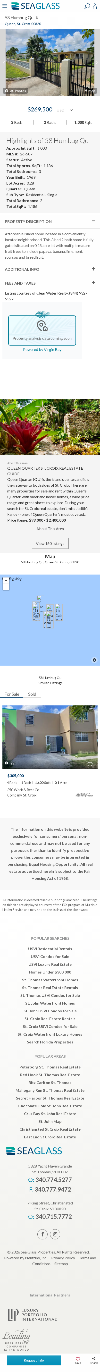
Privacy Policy (63, 1257)
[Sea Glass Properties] (35, 9)
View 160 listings (50, 543)
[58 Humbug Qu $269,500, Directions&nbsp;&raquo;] (50, 619)
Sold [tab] (32, 694)
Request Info (34, 1360)
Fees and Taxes (20, 283)
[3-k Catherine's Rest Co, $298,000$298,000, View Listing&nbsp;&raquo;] (59, 612)
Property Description (28, 221)
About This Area (50, 528)
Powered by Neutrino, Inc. (25, 1257)
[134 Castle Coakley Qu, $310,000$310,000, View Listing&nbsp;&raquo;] (36, 612)
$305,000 (15, 775)
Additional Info (22, 269)
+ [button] (6, 580)
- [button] (6, 587)
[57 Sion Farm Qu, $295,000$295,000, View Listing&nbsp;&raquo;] (40, 603)
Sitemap (61, 1263)
